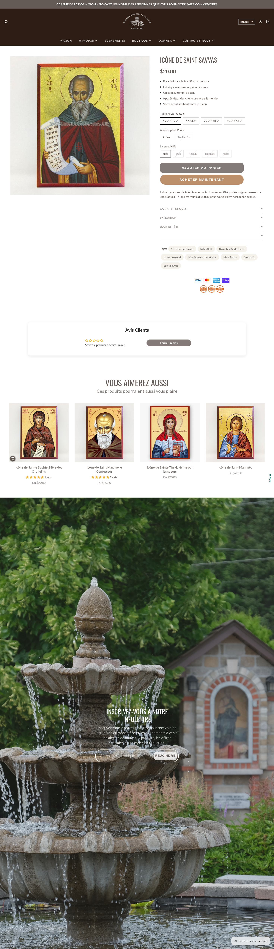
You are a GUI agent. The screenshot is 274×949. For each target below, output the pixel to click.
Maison (66, 40)
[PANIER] (268, 21)
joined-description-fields (202, 257)
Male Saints (230, 257)
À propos (86, 40)
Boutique (140, 40)
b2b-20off (206, 248)
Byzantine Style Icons (231, 248)
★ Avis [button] (270, 478)
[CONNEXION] (260, 21)
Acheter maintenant (201, 179)
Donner (165, 40)
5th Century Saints (182, 248)
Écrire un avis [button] (169, 343)
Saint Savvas (171, 265)
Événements (115, 40)
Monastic (249, 257)
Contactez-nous (196, 40)
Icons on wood (172, 257)
